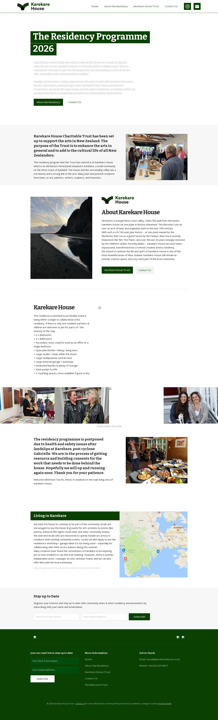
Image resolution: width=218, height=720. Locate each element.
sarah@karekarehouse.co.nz (163, 659)
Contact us (80, 703)
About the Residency (116, 6)
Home (94, 6)
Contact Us (171, 6)
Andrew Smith (165, 703)
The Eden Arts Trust (96, 684)
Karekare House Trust (146, 6)
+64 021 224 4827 (158, 665)
